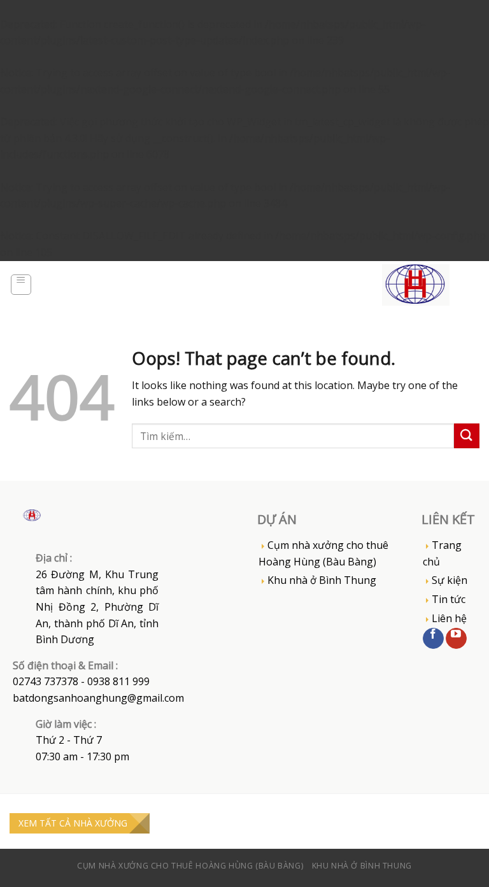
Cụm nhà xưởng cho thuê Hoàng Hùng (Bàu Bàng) (323, 553)
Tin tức (448, 599)
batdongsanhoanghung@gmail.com (98, 698)
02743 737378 (45, 681)
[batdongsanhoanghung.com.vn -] (416, 285)
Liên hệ (449, 618)
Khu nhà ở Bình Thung (321, 580)
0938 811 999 (118, 681)
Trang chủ (442, 553)
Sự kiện (449, 580)
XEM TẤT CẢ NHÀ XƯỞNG (72, 823)
